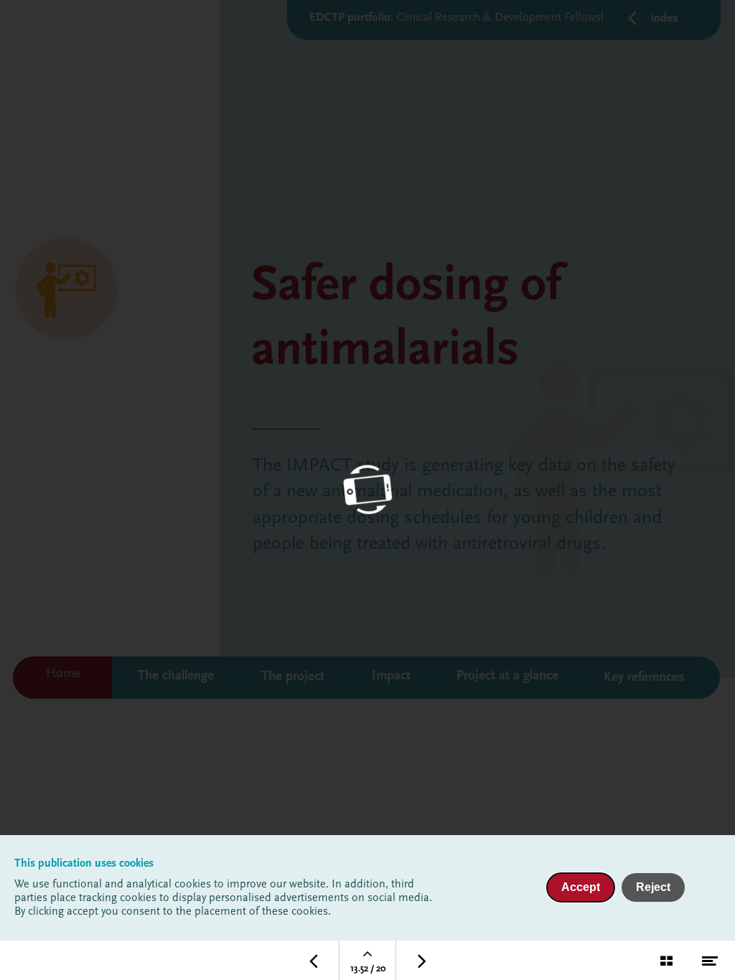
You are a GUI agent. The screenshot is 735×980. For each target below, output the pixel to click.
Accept (580, 887)
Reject (653, 887)
